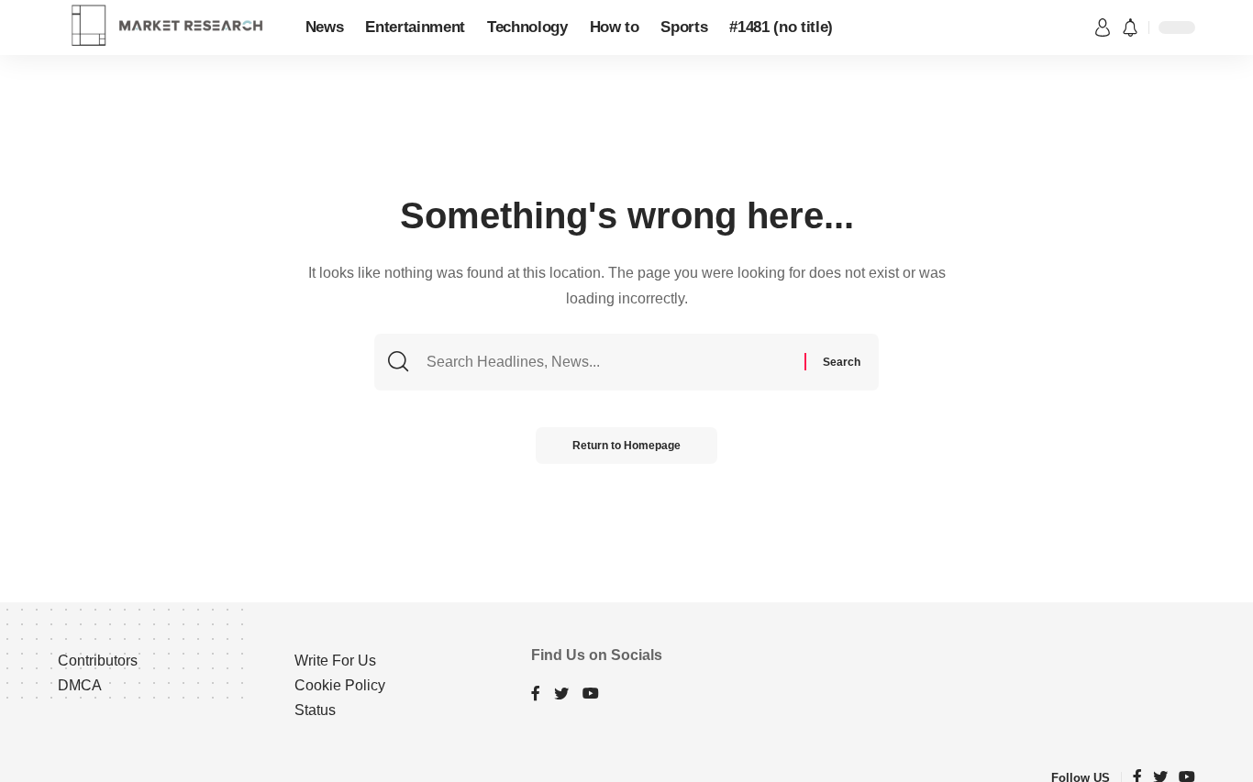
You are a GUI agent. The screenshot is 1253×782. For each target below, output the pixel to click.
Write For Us (335, 660)
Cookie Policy (339, 685)
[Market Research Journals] (167, 27)
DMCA (80, 685)
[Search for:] (613, 362)
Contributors (98, 660)
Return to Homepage (626, 445)
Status (315, 710)
